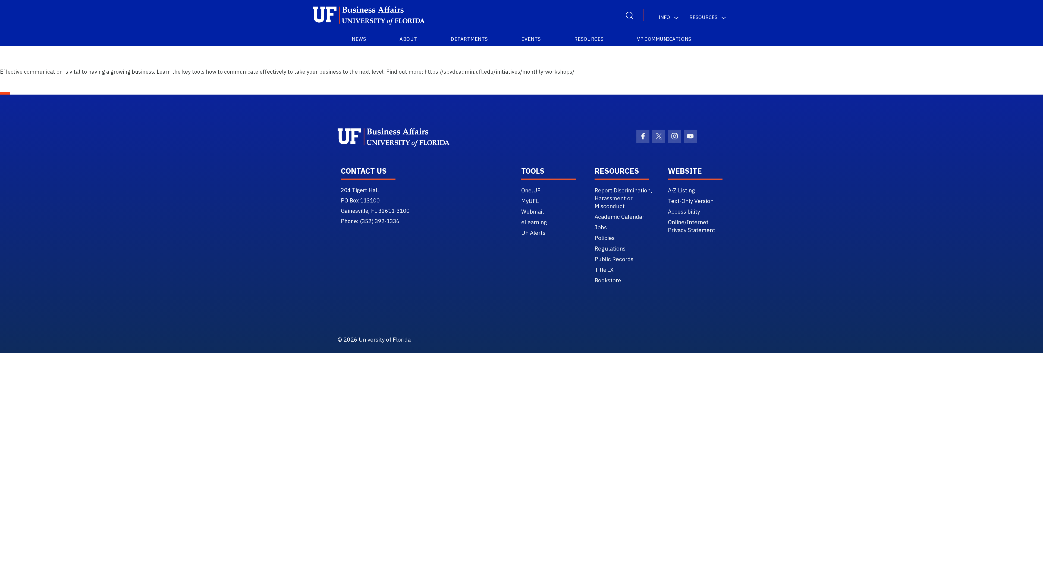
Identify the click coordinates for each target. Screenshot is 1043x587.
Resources (589, 39)
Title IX (604, 269)
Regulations (610, 248)
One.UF (531, 190)
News (359, 39)
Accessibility (684, 211)
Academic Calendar (619, 216)
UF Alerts (533, 232)
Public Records (614, 259)
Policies (605, 238)
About (408, 39)
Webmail (532, 211)
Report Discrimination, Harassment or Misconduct (623, 198)
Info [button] (664, 17)
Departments (469, 39)
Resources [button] (703, 17)
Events (531, 39)
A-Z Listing (681, 190)
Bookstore (608, 280)
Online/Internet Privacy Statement (691, 226)
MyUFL (530, 201)
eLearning (534, 222)
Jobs (601, 227)
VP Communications (664, 39)
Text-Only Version (691, 201)
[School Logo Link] (369, 16)
